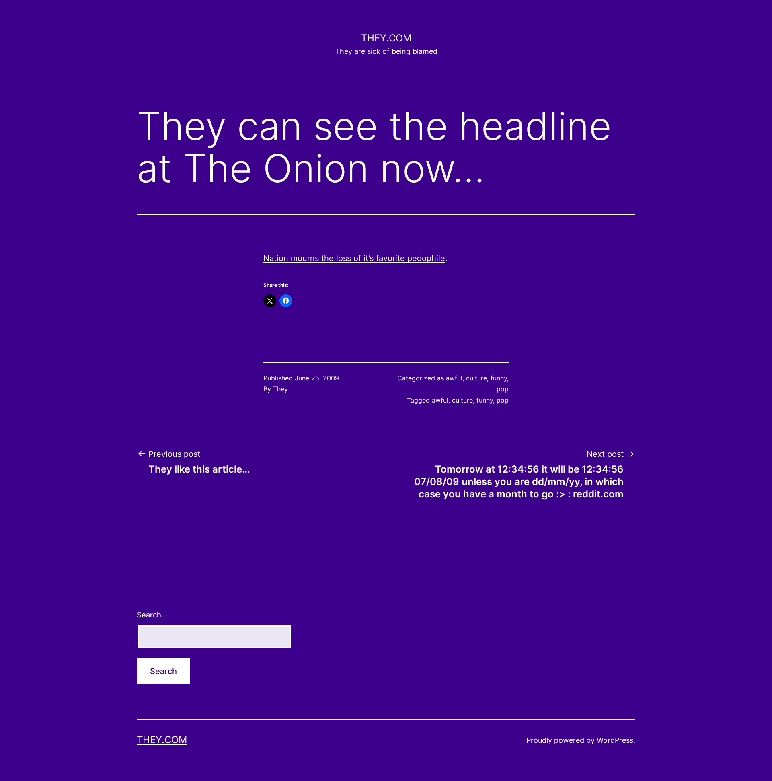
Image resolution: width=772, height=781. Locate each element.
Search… (152, 614)
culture (476, 378)
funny (499, 378)
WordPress (615, 740)
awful (454, 378)
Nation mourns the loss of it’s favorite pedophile (354, 258)
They (280, 389)
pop (503, 389)
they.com (386, 38)
